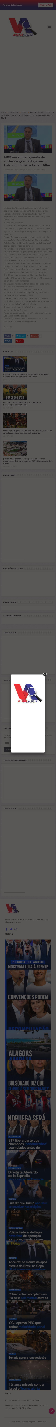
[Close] (44, 674)
